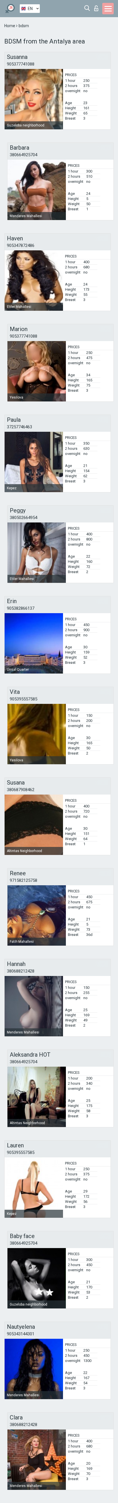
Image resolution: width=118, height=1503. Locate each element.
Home (10, 25)
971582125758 (23, 880)
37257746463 (19, 426)
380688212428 (20, 971)
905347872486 (20, 245)
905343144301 (20, 1333)
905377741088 (20, 64)
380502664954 (23, 517)
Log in (97, 6)
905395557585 (23, 699)
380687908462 (20, 789)
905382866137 (20, 608)
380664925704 (23, 154)
